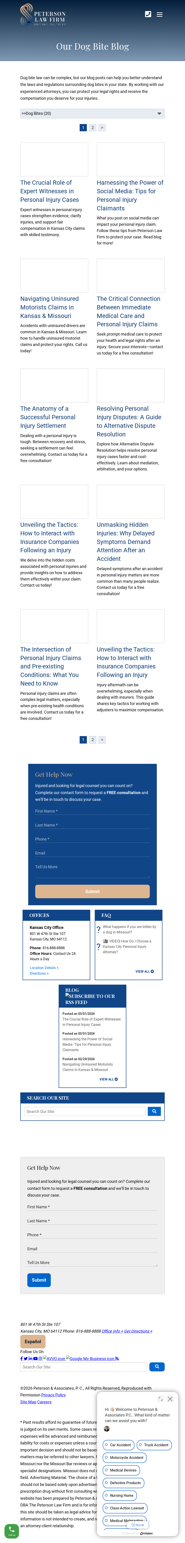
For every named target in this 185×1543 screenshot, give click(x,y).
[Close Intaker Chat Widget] (170, 1399)
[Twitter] (26, 1358)
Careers (44, 1402)
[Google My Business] (90, 1358)
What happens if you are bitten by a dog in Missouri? (127, 930)
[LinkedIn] (31, 1358)
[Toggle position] (160, 1399)
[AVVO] (54, 1358)
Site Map (28, 1402)
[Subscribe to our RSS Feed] (92, 1002)
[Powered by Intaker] (146, 1533)
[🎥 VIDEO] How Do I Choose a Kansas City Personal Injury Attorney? (125, 946)
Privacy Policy (53, 1395)
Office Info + (112, 1331)
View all (143, 972)
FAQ (106, 915)
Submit (92, 891)
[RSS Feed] (117, 1358)
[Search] (154, 1111)
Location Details (43, 968)
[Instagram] (41, 1358)
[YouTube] (36, 1358)
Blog (72, 990)
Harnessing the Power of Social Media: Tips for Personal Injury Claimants (87, 1044)
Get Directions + (138, 1331)
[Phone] (148, 14)
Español (33, 1341)
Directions (38, 973)
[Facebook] (22, 1358)
